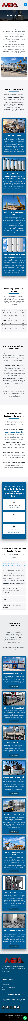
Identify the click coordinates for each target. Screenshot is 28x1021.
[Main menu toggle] (25, 4)
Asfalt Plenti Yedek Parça (8, 987)
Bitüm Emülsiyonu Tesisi (16, 432)
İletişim (4, 989)
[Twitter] (7, 1007)
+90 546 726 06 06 (14, 507)
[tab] (14, 573)
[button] (25, 1018)
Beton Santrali (5, 984)
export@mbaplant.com (14, 532)
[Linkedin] (14, 1007)
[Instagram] (11, 1007)
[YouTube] (18, 1007)
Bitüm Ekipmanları (7, 986)
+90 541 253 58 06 (14, 520)
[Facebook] (3, 1007)
